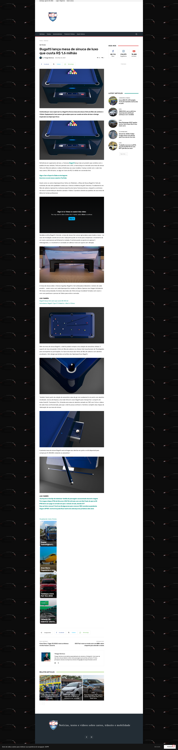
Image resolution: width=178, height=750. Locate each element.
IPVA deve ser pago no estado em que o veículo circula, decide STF (62, 503)
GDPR (47, 747)
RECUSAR (157, 746)
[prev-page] (40, 703)
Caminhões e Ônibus (50, 692)
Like (113, 50)
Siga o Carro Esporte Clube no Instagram (53, 175)
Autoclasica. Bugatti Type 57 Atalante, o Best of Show (57, 303)
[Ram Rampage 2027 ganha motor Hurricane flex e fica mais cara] (93, 687)
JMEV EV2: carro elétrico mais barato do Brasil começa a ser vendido (71, 696)
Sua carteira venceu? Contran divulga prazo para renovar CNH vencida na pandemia (68, 506)
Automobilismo (123, 131)
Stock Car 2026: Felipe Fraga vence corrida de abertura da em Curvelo (127, 135)
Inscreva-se (134, 50)
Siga (123, 50)
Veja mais (122, 154)
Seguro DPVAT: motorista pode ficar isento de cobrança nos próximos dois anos (66, 508)
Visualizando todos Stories (48, 519)
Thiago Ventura (49, 57)
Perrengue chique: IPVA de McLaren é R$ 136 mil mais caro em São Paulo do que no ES (68, 501)
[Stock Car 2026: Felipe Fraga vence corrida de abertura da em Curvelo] (112, 134)
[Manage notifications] (173, 745)
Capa (71, 692)
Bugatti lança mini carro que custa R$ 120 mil (53, 301)
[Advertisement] (105, 17)
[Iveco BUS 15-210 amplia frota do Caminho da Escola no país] (50, 687)
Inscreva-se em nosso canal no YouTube (53, 178)
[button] (136, 34)
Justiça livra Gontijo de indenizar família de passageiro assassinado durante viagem (68, 498)
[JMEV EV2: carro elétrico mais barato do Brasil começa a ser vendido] (71, 687)
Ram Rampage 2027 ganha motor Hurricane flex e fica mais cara (93, 696)
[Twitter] (58, 662)
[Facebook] (86, 737)
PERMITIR (170, 746)
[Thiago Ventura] (40, 58)
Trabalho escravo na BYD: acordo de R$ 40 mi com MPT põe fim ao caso (127, 146)
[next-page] (43, 703)
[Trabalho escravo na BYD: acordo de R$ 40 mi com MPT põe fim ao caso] (112, 145)
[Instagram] (55, 662)
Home (41, 40)
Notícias (46, 40)
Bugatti (72, 163)
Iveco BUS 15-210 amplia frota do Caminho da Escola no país (50, 696)
